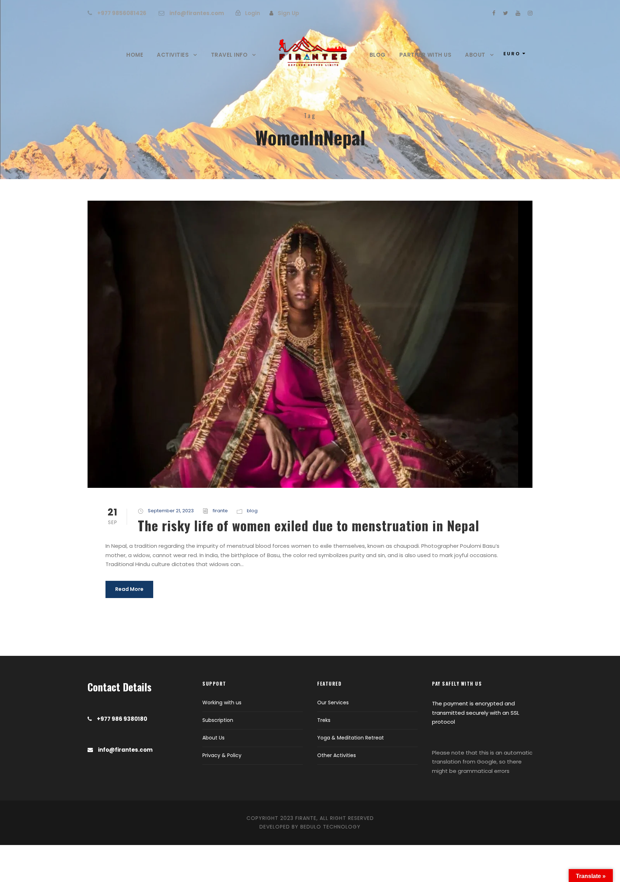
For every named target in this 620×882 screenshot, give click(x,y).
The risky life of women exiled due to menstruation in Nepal (308, 525)
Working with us (221, 702)
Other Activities (336, 755)
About (475, 55)
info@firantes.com (196, 13)
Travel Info (229, 55)
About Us (213, 737)
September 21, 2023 (171, 510)
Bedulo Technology (330, 826)
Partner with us (425, 55)
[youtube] (518, 13)
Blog (378, 55)
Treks (323, 720)
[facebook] (493, 13)
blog (252, 510)
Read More (129, 589)
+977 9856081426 (121, 13)
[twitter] (505, 13)
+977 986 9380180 (122, 719)
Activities (173, 55)
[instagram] (530, 13)
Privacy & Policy (221, 755)
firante (220, 510)
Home (134, 55)
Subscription (217, 720)
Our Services (333, 702)
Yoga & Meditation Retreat (350, 737)
